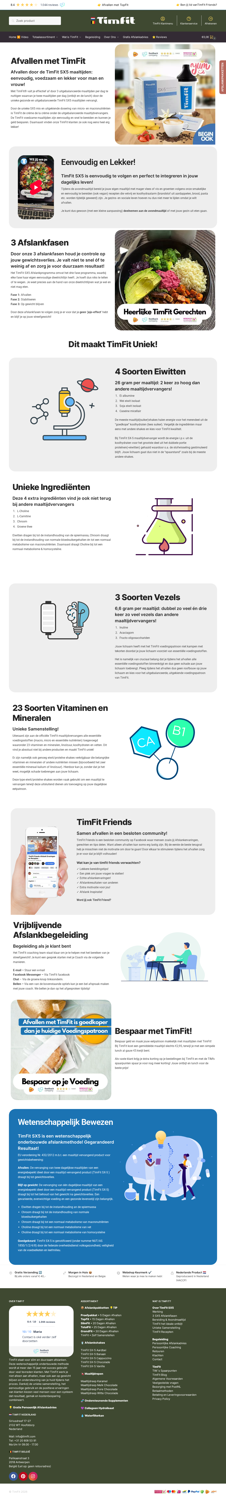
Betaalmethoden (162, 1390)
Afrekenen (211, 23)
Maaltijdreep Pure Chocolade (99, 1389)
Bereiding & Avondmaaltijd (169, 1319)
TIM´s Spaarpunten (164, 1370)
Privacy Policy (161, 1399)
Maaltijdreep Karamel (94, 1381)
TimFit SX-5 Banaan (93, 1354)
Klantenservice (188, 23)
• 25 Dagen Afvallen (99, 1327)
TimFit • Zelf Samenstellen (98, 1335)
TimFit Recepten (162, 1331)
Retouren (158, 1351)
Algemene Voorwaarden (167, 1378)
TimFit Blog (159, 1374)
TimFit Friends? (207, 4)
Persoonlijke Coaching (166, 1347)
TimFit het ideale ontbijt (167, 1323)
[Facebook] (13, 1476)
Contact (157, 1359)
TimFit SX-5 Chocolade (95, 1362)
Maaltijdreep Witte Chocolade (99, 1393)
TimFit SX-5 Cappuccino (96, 1358)
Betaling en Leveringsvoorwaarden (174, 1394)
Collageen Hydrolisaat (99, 1408)
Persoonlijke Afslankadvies (169, 1343)
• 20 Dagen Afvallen (98, 1323)
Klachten (157, 1355)
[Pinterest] (23, 1476)
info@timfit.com (25, 1436)
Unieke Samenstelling (166, 1327)
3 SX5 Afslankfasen (164, 1315)
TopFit (124, 5)
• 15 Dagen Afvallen (98, 1319)
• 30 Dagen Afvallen (100, 1331)
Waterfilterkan (94, 1415)
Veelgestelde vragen (165, 1382)
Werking (157, 1311)
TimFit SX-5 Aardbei (93, 1350)
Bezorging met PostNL (166, 1386)
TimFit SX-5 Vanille (93, 1366)
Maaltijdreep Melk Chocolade (99, 1385)
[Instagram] (33, 1476)
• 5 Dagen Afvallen (101, 1315)
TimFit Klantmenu (163, 23)
